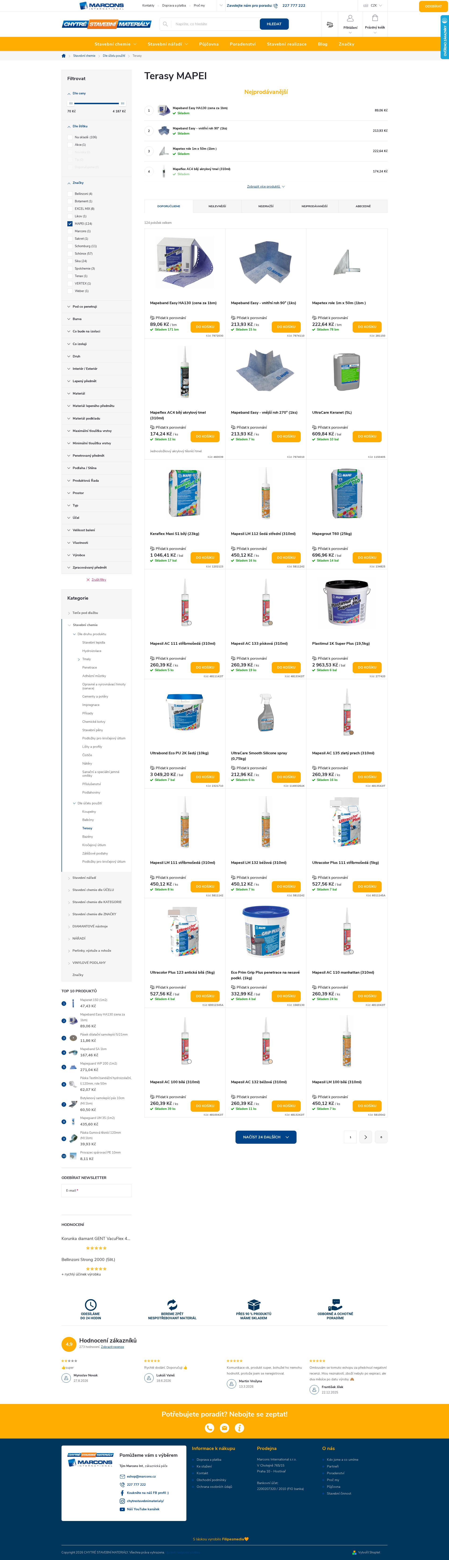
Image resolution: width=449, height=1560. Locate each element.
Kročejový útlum (94, 845)
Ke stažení (204, 1466)
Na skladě (85, 137)
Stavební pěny (92, 730)
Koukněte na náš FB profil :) (148, 1493)
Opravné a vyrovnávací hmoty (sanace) (104, 686)
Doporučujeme (86, 167)
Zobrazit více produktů (264, 187)
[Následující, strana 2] (365, 1137)
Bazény (87, 836)
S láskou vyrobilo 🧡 (221, 1539)
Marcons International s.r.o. (277, 1459)
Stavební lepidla (93, 642)
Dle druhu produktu (92, 634)
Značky (77, 975)
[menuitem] (115, 44)
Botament (83, 201)
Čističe (87, 755)
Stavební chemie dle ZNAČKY (94, 914)
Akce (80, 145)
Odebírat (433, 6)
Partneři (333, 1466)
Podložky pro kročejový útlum (104, 738)
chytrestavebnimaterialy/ (145, 1501)
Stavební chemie (85, 625)
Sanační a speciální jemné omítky (100, 774)
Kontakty (148, 6)
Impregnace (90, 705)
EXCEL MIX (84, 209)
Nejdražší (265, 206)
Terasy (87, 828)
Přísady (87, 713)
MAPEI (83, 224)
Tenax (81, 276)
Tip (79, 160)
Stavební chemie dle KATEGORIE (97, 902)
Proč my (199, 6)
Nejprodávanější (314, 206)
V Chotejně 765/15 (270, 1465)
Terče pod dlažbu (85, 613)
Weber (81, 291)
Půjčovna (333, 1487)
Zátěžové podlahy (95, 853)
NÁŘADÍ (78, 938)
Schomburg (85, 246)
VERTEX (82, 283)
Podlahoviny (91, 792)
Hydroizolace (91, 651)
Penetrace (89, 667)
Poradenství (335, 1473)
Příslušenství (91, 784)
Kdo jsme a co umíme (342, 1460)
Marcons (82, 231)
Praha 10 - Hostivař (271, 1471)
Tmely (86, 659)
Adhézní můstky (94, 676)
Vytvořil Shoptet (369, 1552)
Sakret (81, 239)
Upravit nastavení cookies (183, 1552)
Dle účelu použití (90, 803)
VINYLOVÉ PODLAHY (89, 963)
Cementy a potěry (95, 696)
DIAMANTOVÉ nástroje (90, 926)
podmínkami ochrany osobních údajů (93, 1204)
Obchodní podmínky (211, 1480)
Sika (80, 261)
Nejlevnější (217, 206)
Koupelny (89, 811)
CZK (374, 6)
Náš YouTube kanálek (143, 1509)
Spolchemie (84, 269)
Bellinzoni (83, 194)
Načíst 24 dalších (262, 1137)
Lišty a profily (92, 746)
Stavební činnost (339, 1494)
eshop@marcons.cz (141, 1476)
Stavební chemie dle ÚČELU (93, 890)
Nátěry (87, 763)
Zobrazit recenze (112, 1347)
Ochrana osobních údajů (214, 1487)
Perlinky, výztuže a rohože (91, 950)
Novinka (82, 152)
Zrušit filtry (99, 580)
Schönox (83, 254)
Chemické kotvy (93, 721)
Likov (80, 216)
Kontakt (202, 1473)
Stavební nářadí (84, 878)
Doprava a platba (174, 6)
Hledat (274, 24)
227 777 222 (136, 1484)
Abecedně (363, 206)
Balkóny (88, 820)
